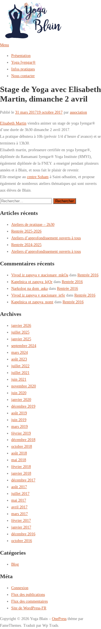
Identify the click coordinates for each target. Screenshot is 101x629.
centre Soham (38, 177)
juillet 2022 (20, 366)
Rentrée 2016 (87, 275)
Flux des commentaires (29, 601)
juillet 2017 (20, 493)
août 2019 (19, 413)
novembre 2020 (23, 386)
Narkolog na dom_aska (29, 288)
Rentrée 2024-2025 (26, 244)
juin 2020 (18, 393)
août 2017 (19, 487)
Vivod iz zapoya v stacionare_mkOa (39, 275)
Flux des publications (28, 594)
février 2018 (21, 466)
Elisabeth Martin (13, 123)
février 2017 (21, 520)
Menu (4, 45)
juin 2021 (18, 379)
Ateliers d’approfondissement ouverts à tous (46, 238)
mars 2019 (19, 426)
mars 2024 (19, 352)
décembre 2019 (23, 406)
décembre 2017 (23, 480)
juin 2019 (18, 419)
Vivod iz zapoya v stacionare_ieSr (38, 295)
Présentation (21, 55)
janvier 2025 (21, 339)
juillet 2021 (20, 372)
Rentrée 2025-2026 (26, 231)
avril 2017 (19, 507)
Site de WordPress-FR (28, 608)
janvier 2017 (21, 527)
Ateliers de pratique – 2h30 (32, 224)
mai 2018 (18, 460)
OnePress (59, 618)
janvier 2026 (21, 325)
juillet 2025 (20, 332)
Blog (15, 564)
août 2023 (19, 359)
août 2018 (19, 453)
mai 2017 (18, 500)
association (78, 112)
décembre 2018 (23, 439)
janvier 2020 (21, 399)
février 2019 (21, 433)
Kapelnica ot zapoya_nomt (32, 302)
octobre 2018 (21, 446)
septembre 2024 (23, 345)
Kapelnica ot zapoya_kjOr (31, 281)
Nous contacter (23, 76)
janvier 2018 (21, 473)
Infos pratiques (23, 69)
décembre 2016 (23, 534)
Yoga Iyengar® (23, 62)
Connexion (19, 588)
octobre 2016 (21, 540)
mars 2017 (19, 513)
